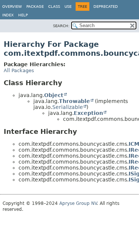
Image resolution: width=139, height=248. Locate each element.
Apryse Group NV (78, 203)
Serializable (67, 107)
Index (8, 15)
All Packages (19, 70)
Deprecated (105, 6)
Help (23, 15)
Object (53, 95)
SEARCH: (61, 26)
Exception (88, 113)
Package (35, 6)
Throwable (74, 101)
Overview (12, 6)
